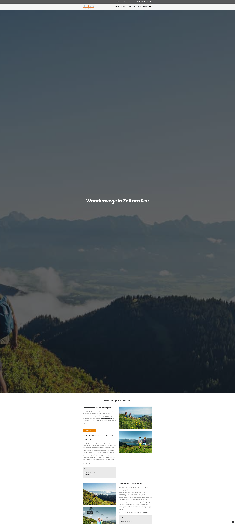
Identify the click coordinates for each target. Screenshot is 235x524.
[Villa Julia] (88, 7)
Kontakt (145, 6)
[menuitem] (125, 2)
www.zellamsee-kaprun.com (107, 463)
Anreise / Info (137, 6)
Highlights (129, 6)
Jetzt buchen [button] (89, 430)
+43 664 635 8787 (139, 1)
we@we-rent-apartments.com (125, 1)
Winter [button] (123, 6)
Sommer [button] (117, 6)
